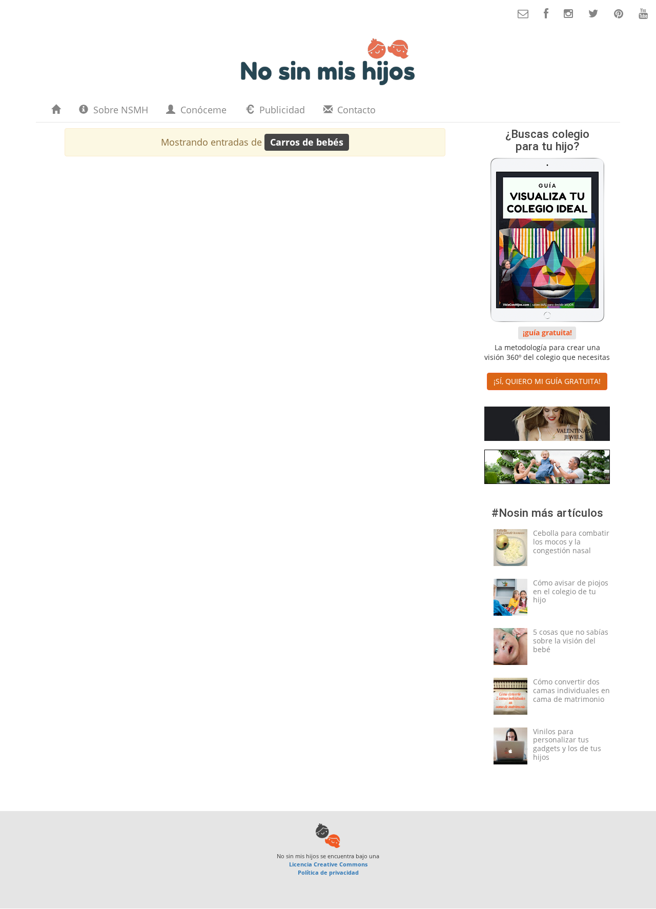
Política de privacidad (328, 872)
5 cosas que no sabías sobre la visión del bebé (570, 640)
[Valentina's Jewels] (547, 426)
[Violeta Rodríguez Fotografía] (547, 469)
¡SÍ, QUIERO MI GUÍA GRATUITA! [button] (547, 381)
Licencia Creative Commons (328, 864)
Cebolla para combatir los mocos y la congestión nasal (571, 541)
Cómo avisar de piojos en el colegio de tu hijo (570, 591)
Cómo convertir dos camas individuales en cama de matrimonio (571, 690)
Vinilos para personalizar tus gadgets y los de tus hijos (567, 744)
